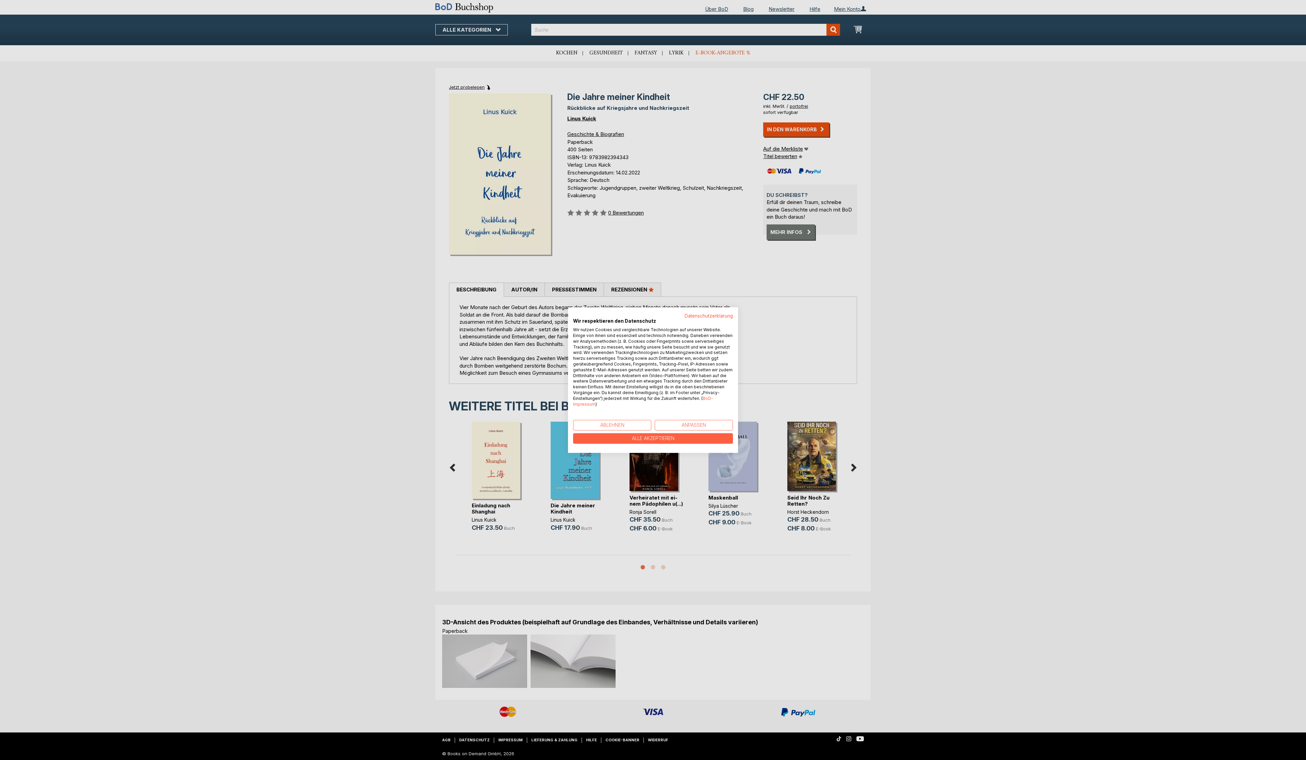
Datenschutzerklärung (709, 315)
